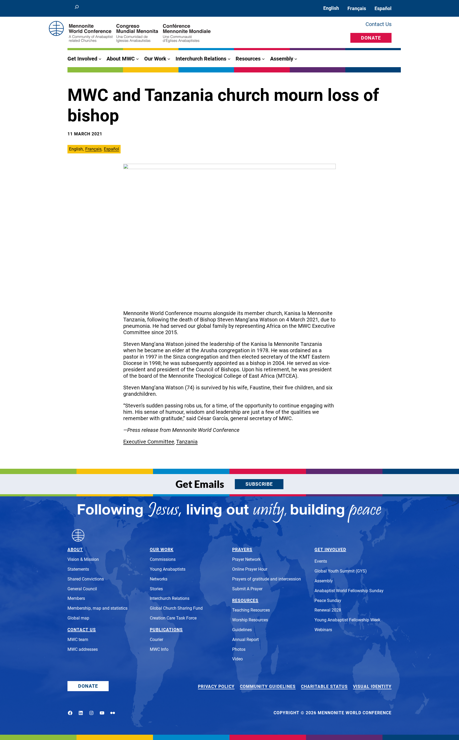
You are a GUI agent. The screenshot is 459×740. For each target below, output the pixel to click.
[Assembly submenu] (295, 58)
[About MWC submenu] (137, 58)
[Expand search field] (76, 8)
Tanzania (187, 441)
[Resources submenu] (263, 58)
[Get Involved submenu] (100, 58)
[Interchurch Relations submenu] (229, 58)
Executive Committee (148, 441)
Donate (371, 38)
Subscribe (259, 484)
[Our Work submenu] (168, 58)
